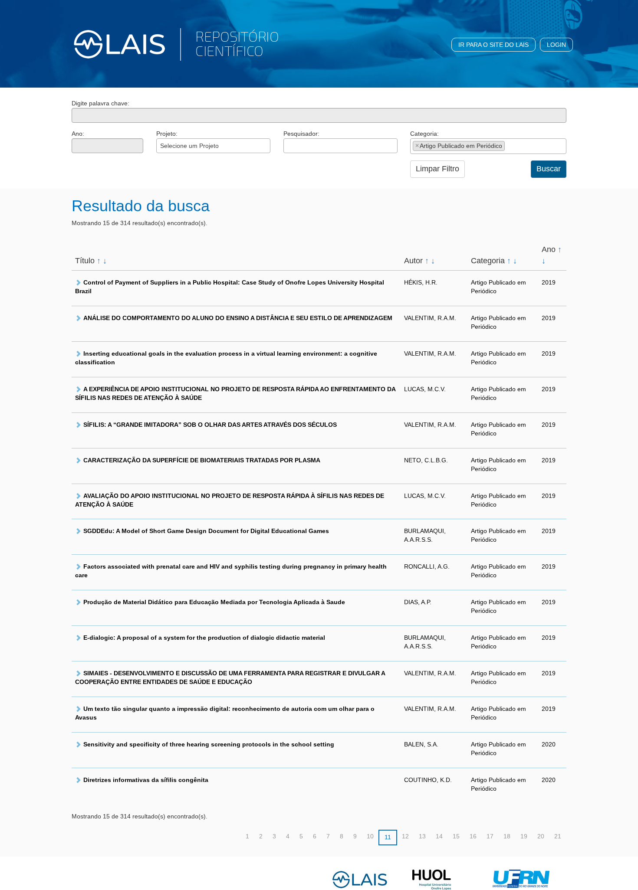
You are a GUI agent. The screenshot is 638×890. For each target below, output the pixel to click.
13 (422, 836)
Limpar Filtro (437, 168)
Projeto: (167, 133)
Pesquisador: (301, 133)
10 (370, 836)
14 (439, 836)
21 (557, 836)
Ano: (78, 133)
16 (473, 836)
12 (405, 836)
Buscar (548, 168)
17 (490, 836)
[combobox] (213, 145)
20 (540, 836)
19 (523, 836)
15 (456, 836)
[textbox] (288, 145)
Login (556, 44)
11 (388, 837)
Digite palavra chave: (100, 103)
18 (506, 836)
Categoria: (424, 133)
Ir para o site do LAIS (493, 44)
